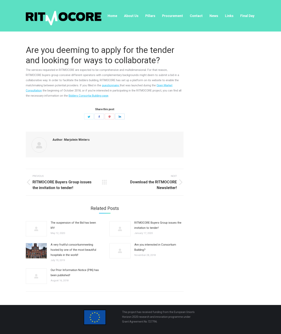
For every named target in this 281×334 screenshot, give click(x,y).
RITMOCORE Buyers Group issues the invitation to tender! (157, 225)
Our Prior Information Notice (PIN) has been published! (75, 272)
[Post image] (36, 228)
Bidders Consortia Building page (88, 95)
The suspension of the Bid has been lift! (73, 225)
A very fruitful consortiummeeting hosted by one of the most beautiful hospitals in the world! (73, 250)
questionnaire (111, 85)
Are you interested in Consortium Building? (155, 247)
